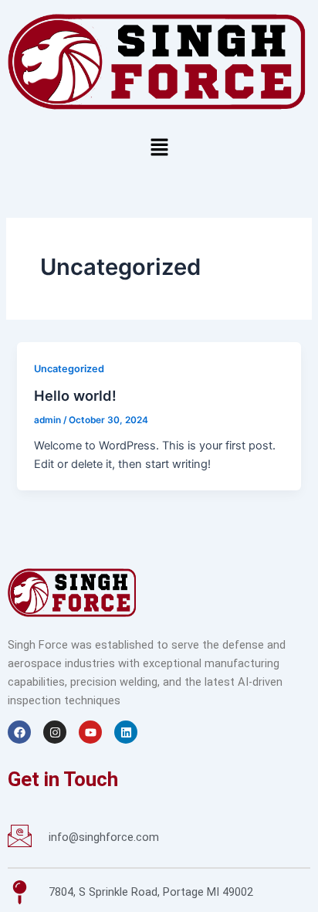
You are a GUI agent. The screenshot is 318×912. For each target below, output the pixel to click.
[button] (159, 147)
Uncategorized (69, 369)
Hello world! (75, 395)
